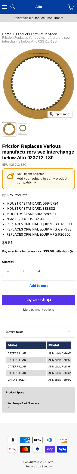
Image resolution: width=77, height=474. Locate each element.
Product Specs (15, 392)
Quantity (8, 261)
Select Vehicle (23, 18)
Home (6, 34)
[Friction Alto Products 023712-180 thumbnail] (9, 129)
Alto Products (16, 195)
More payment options (38, 309)
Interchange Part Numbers (22, 403)
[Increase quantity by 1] (39, 271)
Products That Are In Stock (36, 34)
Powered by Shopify (38, 466)
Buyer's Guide (14, 331)
